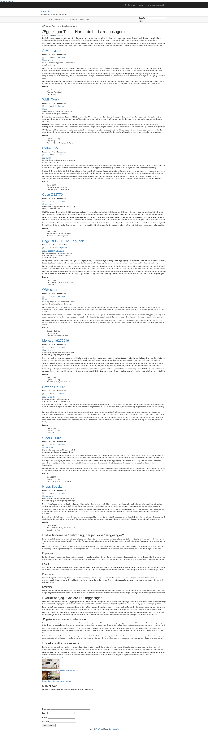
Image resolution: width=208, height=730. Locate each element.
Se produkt (61, 57)
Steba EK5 (50, 148)
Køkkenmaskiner (53, 658)
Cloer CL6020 (52, 437)
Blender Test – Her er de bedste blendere (56, 681)
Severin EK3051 (54, 386)
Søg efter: (142, 18)
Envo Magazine (114, 729)
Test (61, 658)
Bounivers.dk (45, 11)
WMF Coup (50, 99)
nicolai (60, 36)
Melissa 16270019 (55, 340)
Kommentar (46, 709)
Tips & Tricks (84, 19)
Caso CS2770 (52, 194)
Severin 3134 (52, 50)
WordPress (99, 729)
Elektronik (72, 19)
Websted (45, 721)
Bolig (49, 19)
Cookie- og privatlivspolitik (155, 5)
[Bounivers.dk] (44, 18)
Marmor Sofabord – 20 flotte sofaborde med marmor (60, 670)
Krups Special (52, 486)
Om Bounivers (130, 5)
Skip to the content (6, 1)
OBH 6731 (50, 289)
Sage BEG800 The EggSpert (63, 240)
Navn (44, 713)
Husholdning (59, 19)
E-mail (45, 717)
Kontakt (140, 5)
